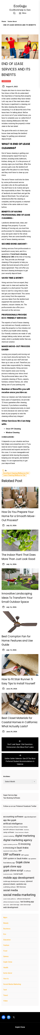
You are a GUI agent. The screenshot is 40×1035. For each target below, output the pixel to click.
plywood (29, 881)
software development (23, 899)
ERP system (25, 855)
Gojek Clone (7, 962)
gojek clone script (13, 870)
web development (10, 907)
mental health (18, 874)
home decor (6, 81)
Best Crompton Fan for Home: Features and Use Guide (17, 640)
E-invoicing (24, 844)
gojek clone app (12, 866)
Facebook (27, 806)
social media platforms (9, 899)
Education (7, 940)
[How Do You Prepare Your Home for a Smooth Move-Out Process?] (20, 497)
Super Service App (10, 795)
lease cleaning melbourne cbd (14, 475)
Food (5, 951)
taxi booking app (27, 902)
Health (5, 968)
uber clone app (14, 904)
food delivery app (9, 863)
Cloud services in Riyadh (21, 832)
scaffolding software (9, 887)
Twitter (33, 806)
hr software (27, 871)
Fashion (6, 945)
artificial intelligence (13, 823)
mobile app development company (14, 881)
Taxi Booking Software (11, 798)
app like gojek (9, 820)
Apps (5, 917)
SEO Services (21, 887)
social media (10, 890)
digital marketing (25, 835)
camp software (8, 832)
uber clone (6, 904)
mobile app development (18, 877)
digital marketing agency (17, 840)
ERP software (11, 854)
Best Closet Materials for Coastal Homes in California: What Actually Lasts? (20, 722)
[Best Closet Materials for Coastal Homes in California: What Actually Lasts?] (20, 703)
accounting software (13, 816)
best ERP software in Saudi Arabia (13, 829)
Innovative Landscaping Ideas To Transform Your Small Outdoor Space (17, 598)
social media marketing (19, 895)
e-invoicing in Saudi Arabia (15, 847)
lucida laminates (7, 874)
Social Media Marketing (12, 984)
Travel (5, 995)
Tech (5, 990)
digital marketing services (10, 844)
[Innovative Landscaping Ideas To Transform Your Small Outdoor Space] (20, 579)
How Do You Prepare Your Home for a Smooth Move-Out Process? (19, 516)
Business (6, 929)
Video (5, 1001)
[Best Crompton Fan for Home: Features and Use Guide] (20, 622)
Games (6, 956)
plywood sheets (9, 884)
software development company (11, 902)
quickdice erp (21, 884)
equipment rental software (10, 851)
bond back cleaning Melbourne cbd (16, 473)
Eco (4, 934)
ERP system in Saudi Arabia (15, 858)
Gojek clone (23, 862)
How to (6, 979)
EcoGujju (20, 6)
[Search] (14, 13)
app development (30, 817)
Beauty (5, 923)
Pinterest (19, 806)
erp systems (32, 858)
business (26, 829)
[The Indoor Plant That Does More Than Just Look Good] (20, 540)
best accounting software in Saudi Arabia (15, 827)
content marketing (8, 836)
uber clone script (25, 904)
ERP (20, 851)
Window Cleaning (13, 433)
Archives (6, 776)
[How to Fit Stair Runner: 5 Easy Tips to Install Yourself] (20, 665)
